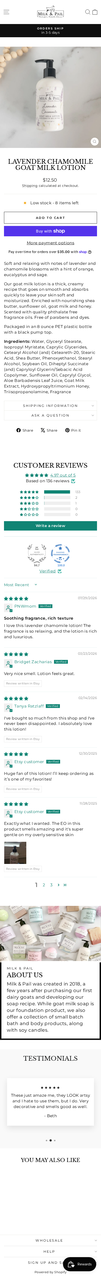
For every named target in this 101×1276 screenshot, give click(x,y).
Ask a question (50, 415)
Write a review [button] (50, 525)
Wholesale (49, 1240)
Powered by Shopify (51, 1272)
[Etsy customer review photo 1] (15, 853)
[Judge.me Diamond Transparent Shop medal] (60, 553)
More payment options (50, 243)
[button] (29, 492)
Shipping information (50, 406)
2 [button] (44, 885)
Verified (47, 571)
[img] (16, 598)
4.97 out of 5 (63, 475)
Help (49, 1251)
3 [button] (51, 885)
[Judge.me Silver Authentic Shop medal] (36, 553)
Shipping (30, 186)
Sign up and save (49, 1262)
